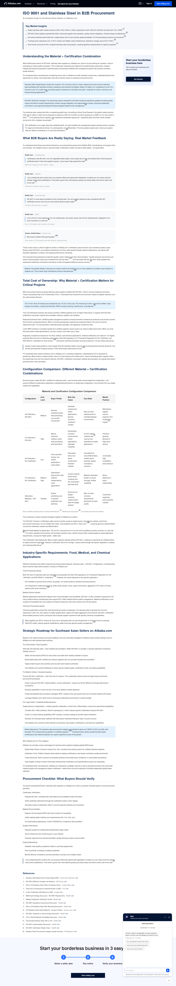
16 (70, 730)
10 (56, 235)
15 (88, 522)
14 (83, 347)
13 (54, 339)
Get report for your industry (68, 4)
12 (75, 270)
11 (70, 258)
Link (76, 878)
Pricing (52, 4)
